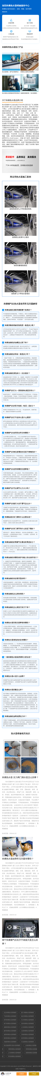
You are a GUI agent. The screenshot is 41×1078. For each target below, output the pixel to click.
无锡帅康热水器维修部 (10, 1041)
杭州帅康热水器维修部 (27, 1038)
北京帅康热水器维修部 (10, 1012)
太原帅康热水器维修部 (27, 1031)
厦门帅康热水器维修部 (27, 1012)
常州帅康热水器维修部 (14, 1056)
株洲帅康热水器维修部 (10, 1038)
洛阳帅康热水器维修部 (10, 1034)
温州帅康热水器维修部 (27, 1023)
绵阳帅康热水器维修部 (14, 1049)
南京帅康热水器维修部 (27, 1016)
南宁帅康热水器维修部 (10, 1023)
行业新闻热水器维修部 (27, 1041)
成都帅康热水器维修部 (10, 1027)
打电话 (34, 1074)
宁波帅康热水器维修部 (10, 1016)
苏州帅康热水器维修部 (10, 1020)
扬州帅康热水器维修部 (10, 1031)
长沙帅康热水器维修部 (27, 1020)
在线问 (21, 1074)
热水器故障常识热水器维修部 (12, 1045)
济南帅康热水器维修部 (27, 1034)
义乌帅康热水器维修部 (27, 1027)
